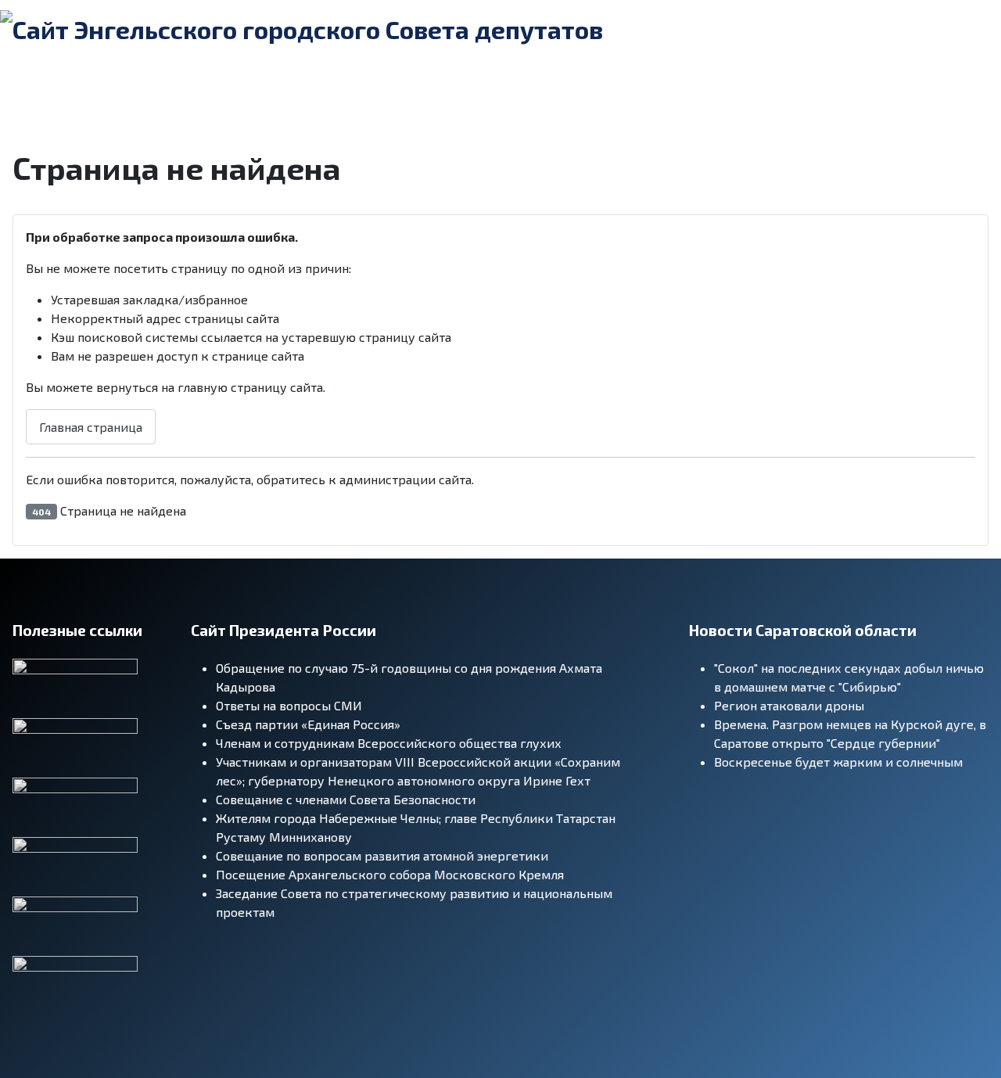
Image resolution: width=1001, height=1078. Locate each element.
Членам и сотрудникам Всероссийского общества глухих (388, 742)
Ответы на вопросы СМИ (289, 705)
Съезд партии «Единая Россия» (308, 724)
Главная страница (90, 426)
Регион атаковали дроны (789, 705)
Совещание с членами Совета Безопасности (345, 799)
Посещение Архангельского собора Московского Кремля (390, 874)
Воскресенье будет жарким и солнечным (838, 761)
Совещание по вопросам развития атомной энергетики (382, 855)
